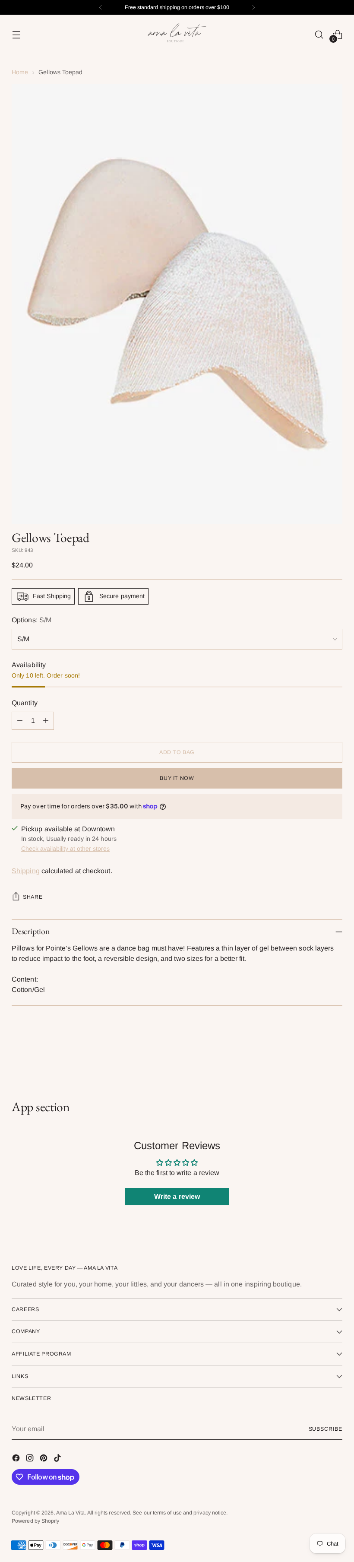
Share (32, 897)
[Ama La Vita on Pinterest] (44, 1459)
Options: (31, 620)
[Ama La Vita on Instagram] (30, 1459)
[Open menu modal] (16, 34)
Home (20, 72)
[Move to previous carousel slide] (315, 1053)
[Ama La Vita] (177, 34)
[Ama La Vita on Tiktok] (58, 1459)
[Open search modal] (319, 34)
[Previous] (100, 7)
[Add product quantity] (46, 720)
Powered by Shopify (35, 1521)
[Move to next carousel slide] (335, 1053)
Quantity (25, 703)
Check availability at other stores (65, 848)
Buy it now (177, 778)
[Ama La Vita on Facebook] (17, 1459)
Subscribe (325, 1429)
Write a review (177, 1196)
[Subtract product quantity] (20, 720)
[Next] (253, 7)
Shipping (26, 870)
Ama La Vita (70, 1513)
